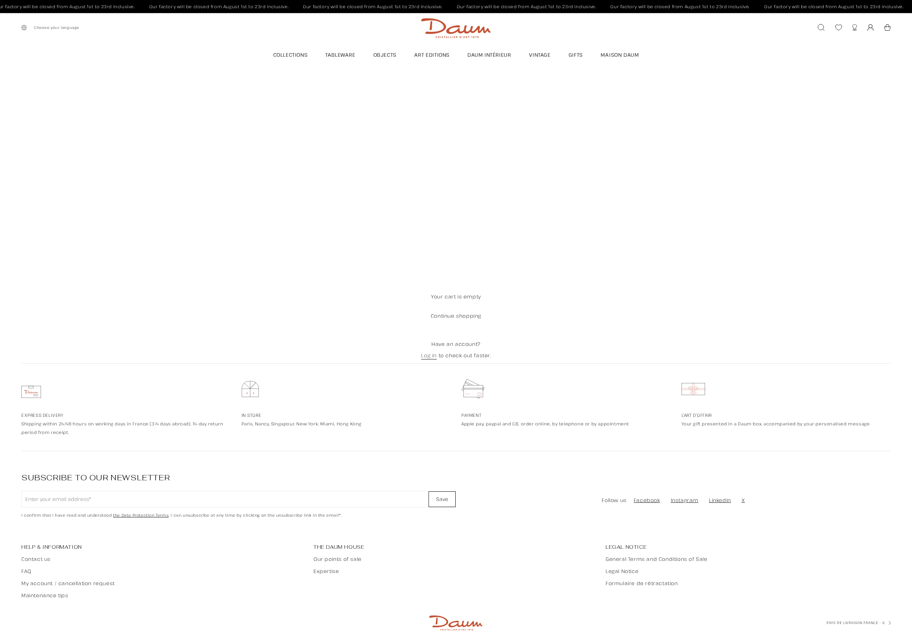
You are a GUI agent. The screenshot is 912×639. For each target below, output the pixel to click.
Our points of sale (338, 559)
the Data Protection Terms (141, 515)
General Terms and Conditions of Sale (657, 559)
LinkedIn (720, 500)
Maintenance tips (44, 595)
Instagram (684, 500)
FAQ (26, 571)
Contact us (36, 559)
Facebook (647, 500)
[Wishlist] (838, 27)
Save (442, 499)
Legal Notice (622, 571)
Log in (429, 356)
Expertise (326, 571)
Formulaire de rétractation (642, 583)
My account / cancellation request (68, 583)
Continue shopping (456, 315)
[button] (887, 27)
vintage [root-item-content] (540, 54)
